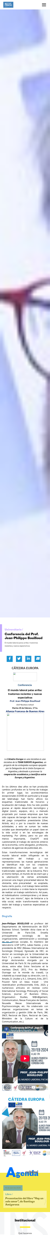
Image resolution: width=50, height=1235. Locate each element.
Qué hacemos (25, 1233)
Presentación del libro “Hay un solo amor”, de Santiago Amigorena (24, 1195)
